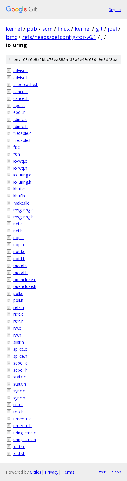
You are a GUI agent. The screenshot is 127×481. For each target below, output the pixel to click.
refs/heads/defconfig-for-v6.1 (59, 37)
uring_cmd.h (24, 439)
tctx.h (18, 411)
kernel (14, 28)
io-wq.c (20, 161)
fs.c (16, 147)
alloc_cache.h (25, 84)
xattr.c (19, 446)
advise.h (21, 77)
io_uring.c (22, 175)
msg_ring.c (23, 210)
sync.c (19, 390)
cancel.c (20, 91)
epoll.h (19, 112)
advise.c (20, 70)
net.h (18, 231)
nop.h (18, 244)
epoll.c (19, 105)
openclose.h (24, 286)
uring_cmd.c (24, 432)
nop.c (18, 237)
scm (47, 28)
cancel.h (21, 98)
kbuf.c (19, 189)
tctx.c (18, 404)
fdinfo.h (20, 126)
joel (112, 28)
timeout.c (22, 419)
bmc (11, 37)
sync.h (19, 398)
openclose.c (24, 279)
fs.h (16, 154)
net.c (17, 223)
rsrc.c (18, 314)
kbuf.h (19, 196)
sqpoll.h (20, 370)
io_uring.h (22, 182)
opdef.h (20, 272)
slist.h (18, 342)
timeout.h (22, 425)
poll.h (18, 300)
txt (102, 471)
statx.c (19, 377)
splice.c (20, 349)
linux (64, 28)
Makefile (21, 203)
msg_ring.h (23, 217)
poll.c (18, 293)
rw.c (17, 328)
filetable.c (22, 133)
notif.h (19, 258)
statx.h (19, 384)
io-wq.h (20, 168)
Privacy (51, 472)
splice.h (20, 356)
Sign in (115, 9)
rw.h (17, 335)
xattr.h (19, 453)
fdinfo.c (20, 119)
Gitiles (35, 472)
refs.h (18, 307)
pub (32, 28)
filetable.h (22, 140)
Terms (68, 472)
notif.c (19, 251)
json (116, 471)
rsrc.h (18, 321)
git (99, 28)
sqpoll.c (20, 363)
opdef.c (20, 265)
